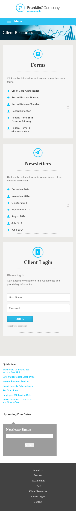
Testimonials (38, 480)
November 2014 (20, 196)
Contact (38, 502)
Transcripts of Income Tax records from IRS (16, 371)
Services (38, 475)
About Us (38, 470)
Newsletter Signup (18, 429)
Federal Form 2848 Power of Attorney (22, 119)
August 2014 (18, 216)
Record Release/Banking (25, 97)
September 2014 (20, 209)
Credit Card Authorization (25, 90)
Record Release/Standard (25, 104)
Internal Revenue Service (15, 381)
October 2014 (19, 202)
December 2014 (20, 189)
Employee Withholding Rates (17, 395)
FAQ (38, 486)
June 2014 (17, 229)
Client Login (38, 496)
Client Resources (38, 491)
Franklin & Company (38, 9)
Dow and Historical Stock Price (18, 377)
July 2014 (16, 223)
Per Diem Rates (11, 390)
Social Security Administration (18, 386)
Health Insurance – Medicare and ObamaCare (17, 401)
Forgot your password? (17, 326)
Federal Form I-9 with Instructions (21, 129)
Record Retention (21, 110)
